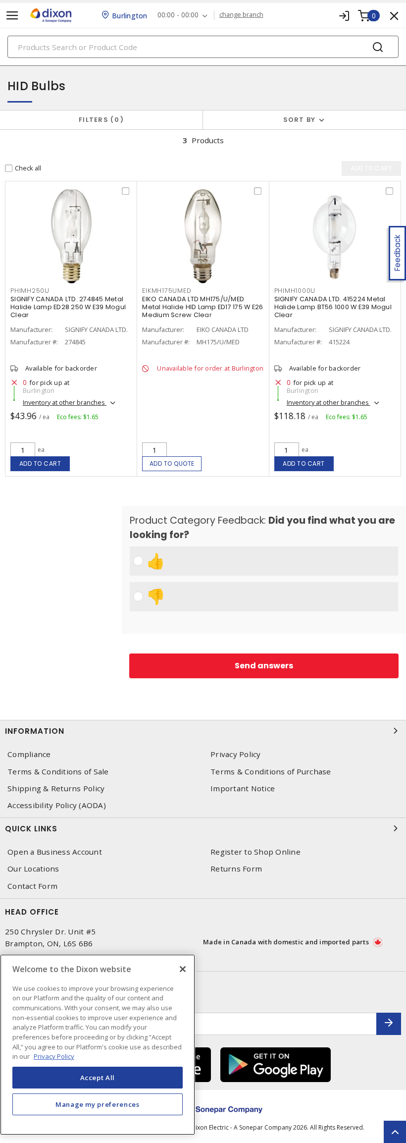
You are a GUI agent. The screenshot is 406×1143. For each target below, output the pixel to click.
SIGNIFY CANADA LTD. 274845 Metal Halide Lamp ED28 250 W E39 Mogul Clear (68, 307)
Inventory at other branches (64, 402)
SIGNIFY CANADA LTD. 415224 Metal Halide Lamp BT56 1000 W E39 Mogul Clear (333, 307)
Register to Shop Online (255, 852)
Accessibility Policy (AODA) (56, 805)
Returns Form (236, 868)
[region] (97, 1044)
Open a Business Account (54, 852)
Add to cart (40, 463)
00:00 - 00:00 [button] (178, 15)
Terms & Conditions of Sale (58, 771)
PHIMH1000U (295, 290)
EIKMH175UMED (166, 290)
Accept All (97, 1077)
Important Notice (242, 788)
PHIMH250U (30, 290)
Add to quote (172, 463)
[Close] (183, 969)
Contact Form (32, 886)
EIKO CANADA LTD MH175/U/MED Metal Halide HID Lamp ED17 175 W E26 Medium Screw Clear (202, 307)
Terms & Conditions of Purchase (270, 771)
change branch (241, 15)
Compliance (29, 754)
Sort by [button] (299, 119)
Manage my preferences (97, 1104)
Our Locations (33, 868)
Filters (99, 119)
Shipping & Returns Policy (55, 788)
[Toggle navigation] (12, 15)
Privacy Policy (235, 754)
